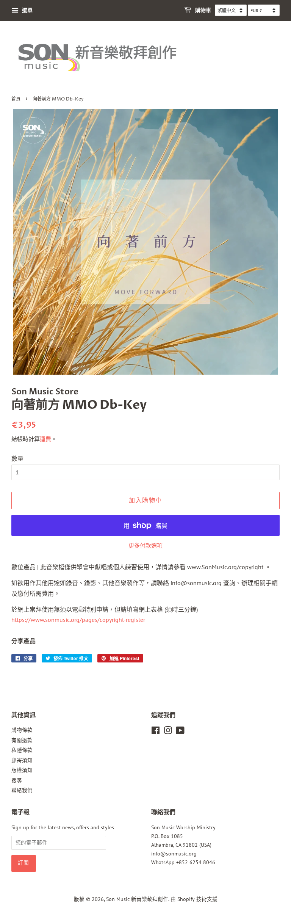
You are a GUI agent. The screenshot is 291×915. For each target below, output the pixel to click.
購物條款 (22, 730)
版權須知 (22, 770)
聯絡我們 (22, 790)
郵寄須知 (22, 760)
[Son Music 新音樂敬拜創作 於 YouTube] (180, 731)
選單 (26, 10)
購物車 (202, 10)
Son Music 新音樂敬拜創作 (137, 899)
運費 (45, 439)
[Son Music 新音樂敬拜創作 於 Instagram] (168, 731)
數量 (17, 458)
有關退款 (22, 740)
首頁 (15, 99)
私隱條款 (22, 750)
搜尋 (16, 780)
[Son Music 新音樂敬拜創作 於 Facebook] (155, 731)
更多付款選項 (145, 545)
